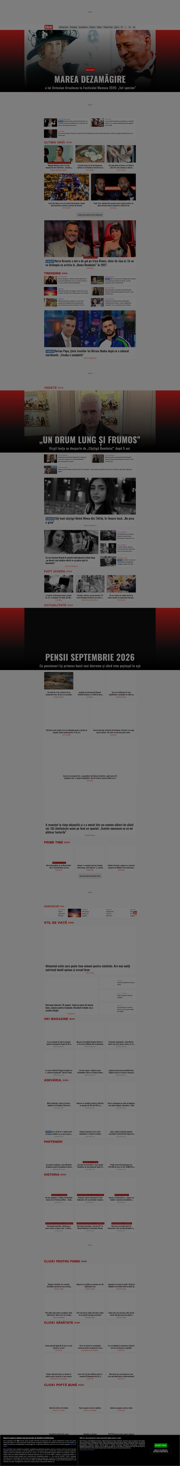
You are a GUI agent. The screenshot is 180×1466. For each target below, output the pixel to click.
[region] (90, 1450)
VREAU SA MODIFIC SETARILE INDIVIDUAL (160, 1451)
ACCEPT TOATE (160, 1445)
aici (50, 1456)
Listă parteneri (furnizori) (87, 1449)
